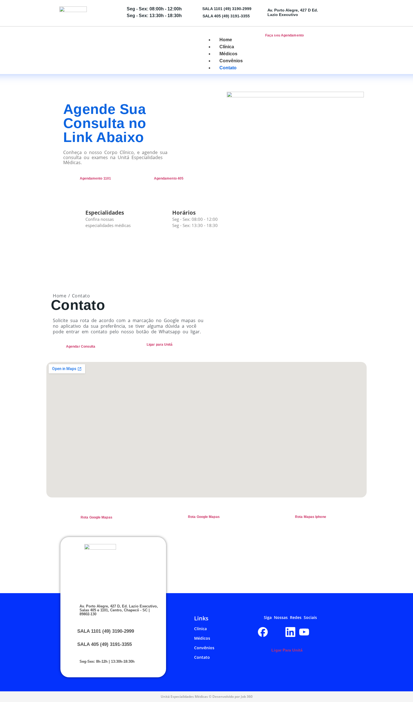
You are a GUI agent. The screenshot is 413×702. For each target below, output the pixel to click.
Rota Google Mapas (96, 517)
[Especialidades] (74, 218)
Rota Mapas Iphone (310, 517)
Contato (202, 657)
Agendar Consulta (81, 346)
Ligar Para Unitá (287, 650)
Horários (184, 212)
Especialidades (104, 212)
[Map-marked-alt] (318, 632)
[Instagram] (276, 632)
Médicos (202, 638)
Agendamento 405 (169, 178)
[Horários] (161, 218)
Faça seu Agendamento (284, 35)
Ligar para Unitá (160, 345)
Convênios (204, 647)
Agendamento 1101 (95, 178)
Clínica (200, 628)
